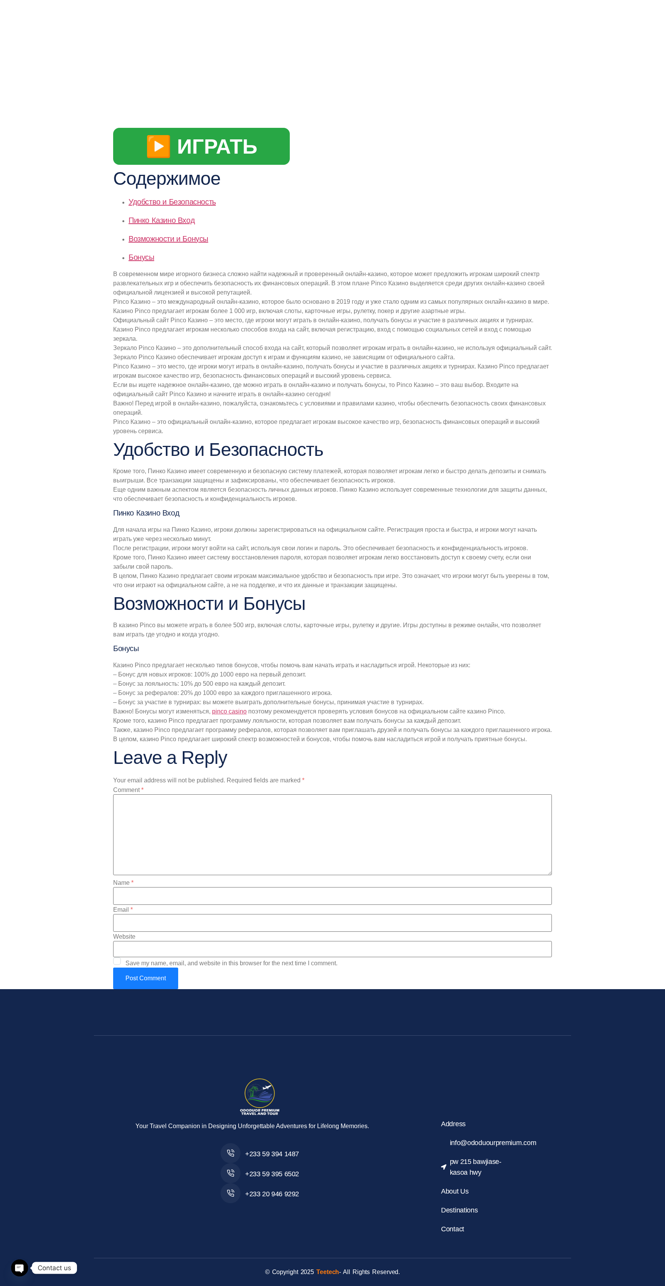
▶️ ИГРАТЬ (201, 146)
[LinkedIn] (285, 1211)
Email (123, 910)
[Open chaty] (19, 1267)
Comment (128, 790)
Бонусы (141, 257)
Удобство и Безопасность (172, 202)
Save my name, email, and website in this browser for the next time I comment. (231, 963)
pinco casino (229, 711)
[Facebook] (234, 1211)
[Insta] (268, 1211)
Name (123, 883)
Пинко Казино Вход (162, 220)
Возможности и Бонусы (168, 238)
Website (124, 937)
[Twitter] (251, 1211)
